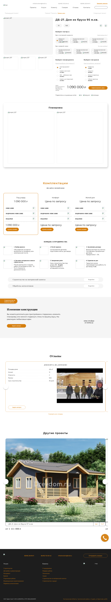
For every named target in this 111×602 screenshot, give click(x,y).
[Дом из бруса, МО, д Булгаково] (80, 385)
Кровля (5, 576)
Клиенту (45, 564)
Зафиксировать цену (98, 88)
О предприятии (47, 568)
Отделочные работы (9, 578)
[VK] (80, 95)
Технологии (46, 573)
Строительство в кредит (49, 581)
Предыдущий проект (11, 13)
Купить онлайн (12, 229)
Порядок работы (47, 571)
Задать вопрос (16, 326)
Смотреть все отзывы (55, 414)
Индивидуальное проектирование (13, 581)
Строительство (7, 568)
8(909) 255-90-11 (85, 3)
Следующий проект (99, 13)
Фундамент (6, 573)
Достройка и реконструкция (11, 571)
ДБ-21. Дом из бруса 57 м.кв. (20, 524)
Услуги (5, 564)
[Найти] (106, 7)
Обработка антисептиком (10, 583)
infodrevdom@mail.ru (40, 3)
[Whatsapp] (95, 95)
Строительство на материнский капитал (54, 578)
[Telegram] (86, 95)
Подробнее (91, 279)
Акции (44, 576)
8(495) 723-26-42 (63, 3)
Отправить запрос (95, 556)
